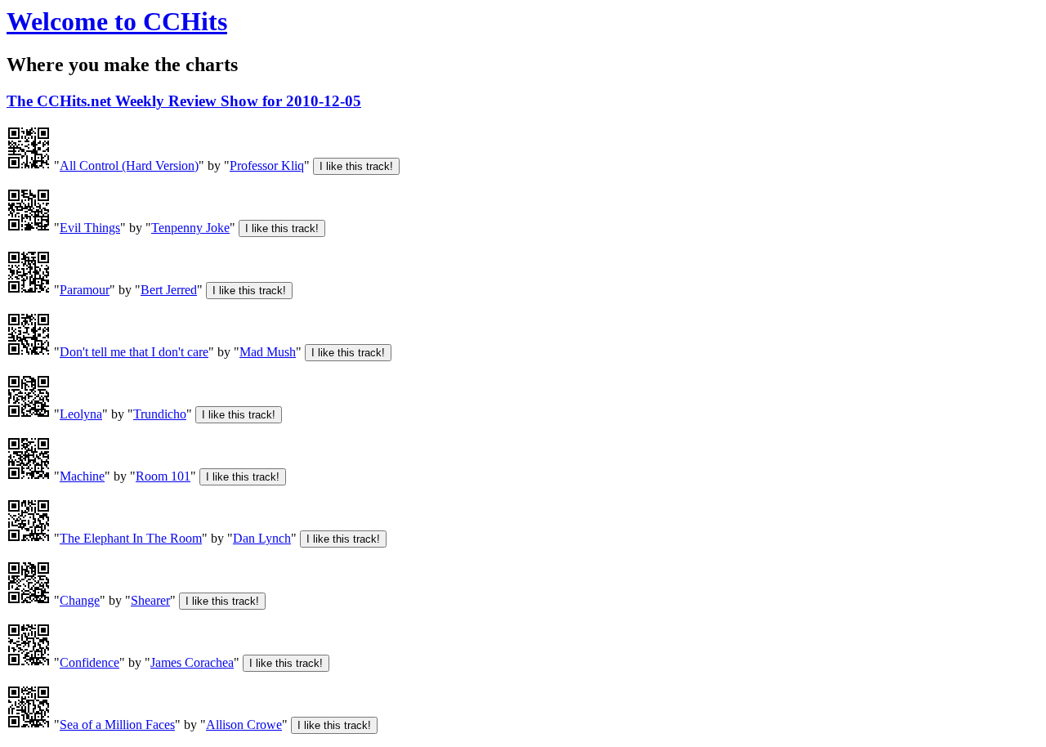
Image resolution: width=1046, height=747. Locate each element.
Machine (82, 476)
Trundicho (159, 414)
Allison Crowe (244, 724)
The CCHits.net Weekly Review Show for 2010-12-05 (184, 101)
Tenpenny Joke (190, 228)
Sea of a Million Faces (117, 724)
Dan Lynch (262, 538)
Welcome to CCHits (117, 21)
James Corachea (192, 662)
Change (80, 600)
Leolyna (81, 414)
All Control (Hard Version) (129, 165)
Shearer (150, 600)
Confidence (89, 662)
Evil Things (90, 228)
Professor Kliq (267, 165)
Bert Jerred (169, 290)
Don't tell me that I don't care (134, 352)
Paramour (85, 290)
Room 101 (163, 476)
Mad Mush (267, 352)
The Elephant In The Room (131, 538)
